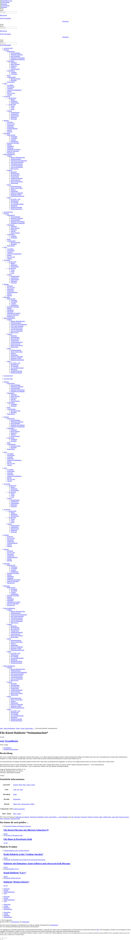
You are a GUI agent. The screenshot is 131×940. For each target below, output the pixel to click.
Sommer (9, 170)
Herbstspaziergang (16, 186)
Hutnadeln (14, 80)
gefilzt (15, 794)
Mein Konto (3, 15)
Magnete (9, 132)
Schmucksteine (8, 909)
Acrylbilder (10, 85)
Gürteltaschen (14, 114)
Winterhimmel (15, 201)
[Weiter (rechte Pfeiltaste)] (2, 939)
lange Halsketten (15, 56)
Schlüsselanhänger (12, 128)
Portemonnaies (15, 115)
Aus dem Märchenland (17, 204)
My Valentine (14, 202)
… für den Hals (11, 104)
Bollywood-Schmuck (17, 181)
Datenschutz (7, 904)
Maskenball (14, 205)
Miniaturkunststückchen (17, 196)
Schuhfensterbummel (17, 178)
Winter (9, 197)
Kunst (5, 83)
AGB (5, 893)
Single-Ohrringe (15, 69)
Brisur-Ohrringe (15, 64)
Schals (12, 107)
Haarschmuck (11, 82)
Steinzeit (13, 189)
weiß (14, 789)
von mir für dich (8, 48)
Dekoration (7, 133)
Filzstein (96, 817)
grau (18, 789)
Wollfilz (32, 804)
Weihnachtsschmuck (16, 209)
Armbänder (14, 74)
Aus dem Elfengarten (17, 165)
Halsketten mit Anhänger (18, 58)
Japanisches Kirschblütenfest (19, 160)
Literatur (9, 95)
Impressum (7, 888)
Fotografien (10, 125)
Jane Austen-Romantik (17, 162)
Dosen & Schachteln (13, 151)
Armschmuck (11, 70)
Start (1, 728)
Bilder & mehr (11, 135)
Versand (6, 890)
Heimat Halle (14, 183)
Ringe (9, 75)
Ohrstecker (14, 66)
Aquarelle (10, 88)
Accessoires (7, 96)
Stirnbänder (14, 101)
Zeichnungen (11, 87)
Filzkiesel (90, 817)
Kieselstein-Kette (15, 818)
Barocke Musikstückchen (18, 157)
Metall (15, 804)
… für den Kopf (11, 98)
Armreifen (13, 72)
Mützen (13, 99)
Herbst (9, 185)
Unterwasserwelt (15, 180)
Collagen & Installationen (14, 90)
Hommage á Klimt (16, 648)
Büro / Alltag (26, 785)
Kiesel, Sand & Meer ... (27, 728)
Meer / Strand (17, 813)
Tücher (13, 106)
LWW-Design (15, 922)
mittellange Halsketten (17, 386)
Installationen (14, 141)
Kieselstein (7, 818)
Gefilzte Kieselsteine (19, 809)
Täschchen (14, 119)
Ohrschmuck (10, 61)
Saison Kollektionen (9, 154)
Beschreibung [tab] (7, 748)
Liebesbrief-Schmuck (17, 164)
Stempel (9, 130)
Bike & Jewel (14, 168)
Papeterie (6, 120)
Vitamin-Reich (15, 177)
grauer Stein (115, 817)
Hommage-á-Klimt (16, 194)
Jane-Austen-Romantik (17, 616)
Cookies (6, 906)
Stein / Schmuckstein (23, 804)
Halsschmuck (11, 51)
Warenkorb (65, 21)
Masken (9, 91)
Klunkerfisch (16, 799)
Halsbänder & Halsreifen (18, 59)
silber (21, 789)
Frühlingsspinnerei (16, 159)
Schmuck (6, 50)
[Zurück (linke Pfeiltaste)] (0, 939)
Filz (72, 817)
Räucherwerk (11, 152)
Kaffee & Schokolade (17, 193)
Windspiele (10, 148)
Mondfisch (7, 907)
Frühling (9, 156)
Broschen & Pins (15, 78)
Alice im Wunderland (17, 167)
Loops (12, 109)
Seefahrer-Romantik (16, 207)
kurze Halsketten (15, 53)
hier (98, 929)
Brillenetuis (14, 117)
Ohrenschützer (15, 103)
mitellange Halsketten (17, 54)
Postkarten (10, 122)
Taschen (9, 111)
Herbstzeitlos (14, 191)
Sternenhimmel (15, 173)
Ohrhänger (14, 62)
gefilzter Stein (107, 817)
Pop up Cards (11, 93)
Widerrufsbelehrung (9, 892)
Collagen (13, 140)
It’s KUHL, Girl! (15, 199)
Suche (1, 9)
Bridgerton (14, 172)
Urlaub (33, 785)
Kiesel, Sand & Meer (17, 188)
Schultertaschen (15, 112)
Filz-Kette (77, 817)
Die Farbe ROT (15, 175)
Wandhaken (10, 146)
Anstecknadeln (11, 77)
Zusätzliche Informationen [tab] (11, 749)
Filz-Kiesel (84, 817)
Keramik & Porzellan (13, 143)
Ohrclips (13, 67)
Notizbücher (10, 127)
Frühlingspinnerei (16, 613)
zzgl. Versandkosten (9, 741)
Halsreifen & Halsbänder (18, 391)
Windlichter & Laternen (13, 149)
